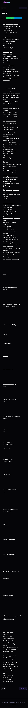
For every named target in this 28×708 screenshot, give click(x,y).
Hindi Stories (15, 704)
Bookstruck (6, 2)
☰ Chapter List (23, 8)
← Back (3, 8)
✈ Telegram (18, 18)
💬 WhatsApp (10, 18)
